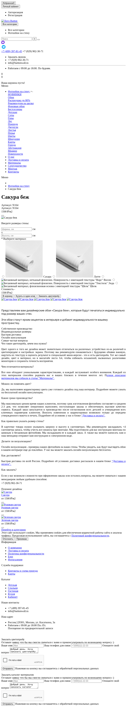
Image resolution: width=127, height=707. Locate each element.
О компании (15, 547)
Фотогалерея (15, 559)
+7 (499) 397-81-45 (11, 51)
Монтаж (12, 168)
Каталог (5, 579)
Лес (10, 121)
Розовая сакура (9, 507)
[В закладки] (2, 215)
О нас (11, 156)
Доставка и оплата (18, 159)
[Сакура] (6, 492)
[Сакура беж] (9, 299)
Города (12, 145)
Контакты (13, 171)
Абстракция (14, 148)
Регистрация (15, 15)
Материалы (14, 162)
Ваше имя (6, 645)
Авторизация (15, 12)
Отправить (8, 668)
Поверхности (15, 153)
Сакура (5, 495)
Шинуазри (14, 139)
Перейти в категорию (13, 529)
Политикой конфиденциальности (90, 535)
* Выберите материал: (13, 238)
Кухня (11, 594)
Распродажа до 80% (19, 100)
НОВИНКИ (14, 94)
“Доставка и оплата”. (93, 415)
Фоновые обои (16, 106)
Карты (11, 142)
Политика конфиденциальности (26, 553)
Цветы (11, 136)
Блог (10, 556)
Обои (11, 97)
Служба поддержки (12, 565)
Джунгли (13, 127)
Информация (8, 542)
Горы (11, 118)
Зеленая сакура (9, 520)
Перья (11, 133)
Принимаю (22, 539)
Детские (12, 112)
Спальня (13, 588)
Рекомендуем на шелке (21, 103)
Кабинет (13, 596)
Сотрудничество (17, 165)
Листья (12, 130)
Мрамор (12, 150)
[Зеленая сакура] (11, 517)
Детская (12, 585)
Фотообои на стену (19, 91)
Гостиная (13, 591)
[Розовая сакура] (11, 504)
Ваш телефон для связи (57, 645)
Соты (11, 115)
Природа (13, 124)
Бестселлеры (15, 109)
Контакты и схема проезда (23, 570)
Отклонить (8, 539)
